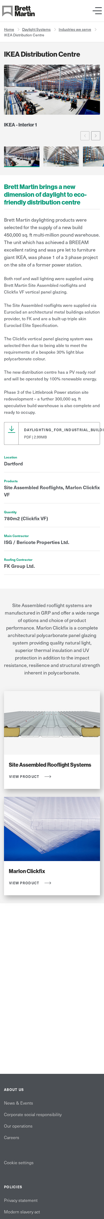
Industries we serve (75, 29)
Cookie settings (19, 1162)
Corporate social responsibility (33, 1114)
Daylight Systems (36, 29)
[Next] (96, 135)
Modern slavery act (22, 1211)
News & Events (18, 1103)
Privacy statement (21, 1200)
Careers (11, 1137)
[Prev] (85, 135)
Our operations (18, 1125)
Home (9, 29)
